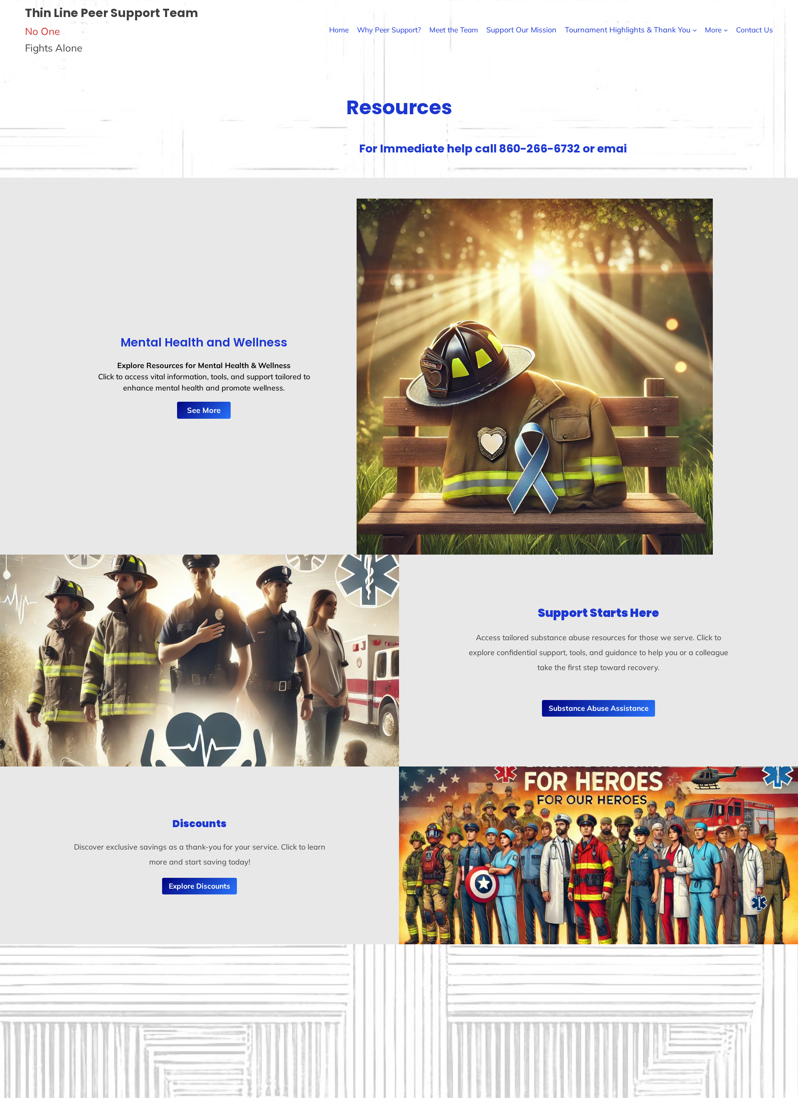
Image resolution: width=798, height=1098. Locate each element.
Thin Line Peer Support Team (111, 13)
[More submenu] (726, 30)
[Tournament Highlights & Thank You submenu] (694, 29)
